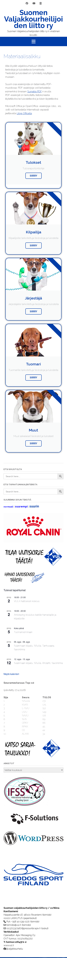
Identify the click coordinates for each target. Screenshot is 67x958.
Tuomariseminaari (23, 632)
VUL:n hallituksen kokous (27, 601)
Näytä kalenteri (11, 674)
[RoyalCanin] (33, 541)
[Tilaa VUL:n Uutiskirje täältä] (33, 564)
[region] (33, 881)
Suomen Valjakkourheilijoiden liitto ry (33, 19)
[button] (33, 41)
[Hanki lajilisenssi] (24, 582)
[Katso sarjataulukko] (33, 756)
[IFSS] (26, 805)
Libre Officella (24, 113)
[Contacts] (41, 3)
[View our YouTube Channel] (33, 3)
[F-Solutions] (33, 825)
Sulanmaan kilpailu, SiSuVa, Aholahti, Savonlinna (38, 663)
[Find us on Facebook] (27, 3)
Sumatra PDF (34, 91)
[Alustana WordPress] (33, 844)
